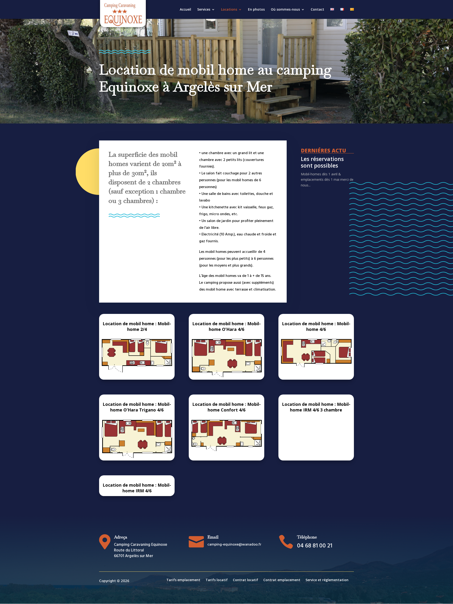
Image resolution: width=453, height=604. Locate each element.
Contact (317, 10)
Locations (229, 10)
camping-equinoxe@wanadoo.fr (234, 545)
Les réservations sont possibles (322, 162)
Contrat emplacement (281, 580)
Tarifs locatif (217, 580)
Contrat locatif (245, 580)
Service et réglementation (327, 580)
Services (203, 10)
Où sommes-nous (285, 10)
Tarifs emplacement (183, 580)
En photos (256, 10)
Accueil (185, 10)
